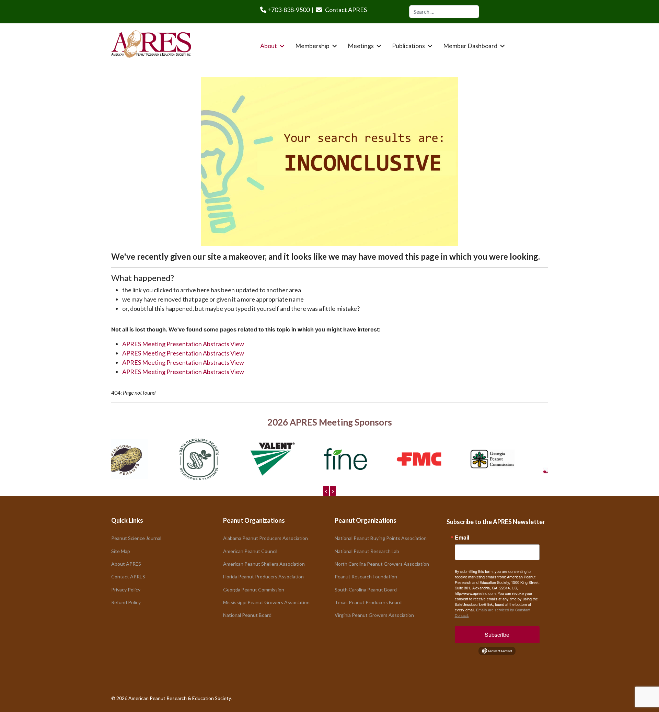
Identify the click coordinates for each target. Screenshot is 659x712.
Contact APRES (346, 9)
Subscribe (497, 634)
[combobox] (444, 11)
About (268, 45)
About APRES (126, 564)
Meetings (361, 45)
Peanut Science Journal (136, 538)
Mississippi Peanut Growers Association (266, 602)
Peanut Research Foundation (366, 576)
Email (462, 537)
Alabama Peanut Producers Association (265, 538)
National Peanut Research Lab (367, 551)
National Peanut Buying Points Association (381, 538)
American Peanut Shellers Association (264, 564)
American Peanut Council (250, 551)
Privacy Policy (125, 589)
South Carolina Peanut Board (366, 589)
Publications (408, 45)
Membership (312, 45)
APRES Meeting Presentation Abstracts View (183, 344)
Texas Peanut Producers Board (368, 602)
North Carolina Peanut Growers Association (382, 564)
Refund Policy (126, 602)
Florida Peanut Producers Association (263, 576)
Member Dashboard (470, 45)
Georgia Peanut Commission (253, 589)
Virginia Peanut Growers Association (374, 615)
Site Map (120, 551)
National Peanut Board (247, 615)
